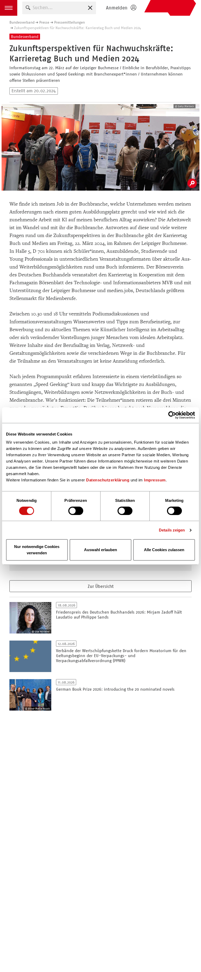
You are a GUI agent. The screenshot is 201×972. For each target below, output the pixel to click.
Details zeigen (172, 530)
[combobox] (59, 7)
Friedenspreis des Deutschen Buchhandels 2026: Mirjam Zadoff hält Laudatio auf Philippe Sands (119, 615)
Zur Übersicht (101, 586)
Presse (44, 22)
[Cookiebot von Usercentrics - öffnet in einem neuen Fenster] (172, 415)
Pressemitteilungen (69, 22)
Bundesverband (22, 22)
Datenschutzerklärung (107, 480)
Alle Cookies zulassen (164, 549)
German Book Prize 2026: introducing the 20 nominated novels (115, 689)
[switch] (75, 511)
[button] (8, 8)
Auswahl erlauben (100, 549)
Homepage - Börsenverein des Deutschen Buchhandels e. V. (170, 8)
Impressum (155, 480)
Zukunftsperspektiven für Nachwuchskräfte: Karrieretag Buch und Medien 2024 (77, 28)
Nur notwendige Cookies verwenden (36, 549)
